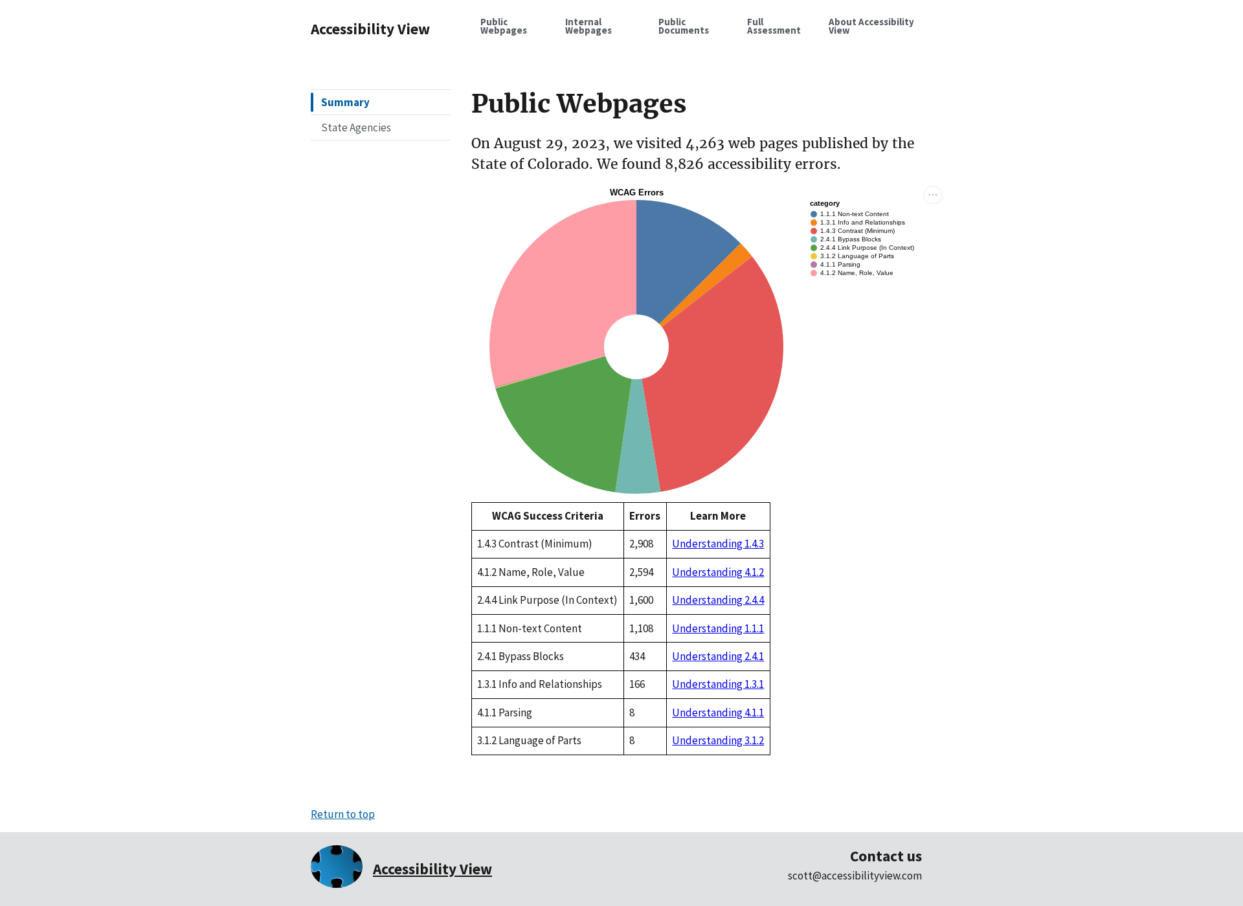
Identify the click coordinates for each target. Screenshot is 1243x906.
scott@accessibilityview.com (855, 875)
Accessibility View (370, 28)
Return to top (343, 814)
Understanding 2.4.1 (718, 656)
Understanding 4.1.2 (718, 572)
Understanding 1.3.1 (718, 684)
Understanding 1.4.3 (718, 543)
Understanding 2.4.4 (718, 600)
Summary (345, 102)
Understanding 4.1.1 (718, 712)
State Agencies (356, 127)
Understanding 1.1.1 (718, 628)
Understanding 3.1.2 (718, 740)
